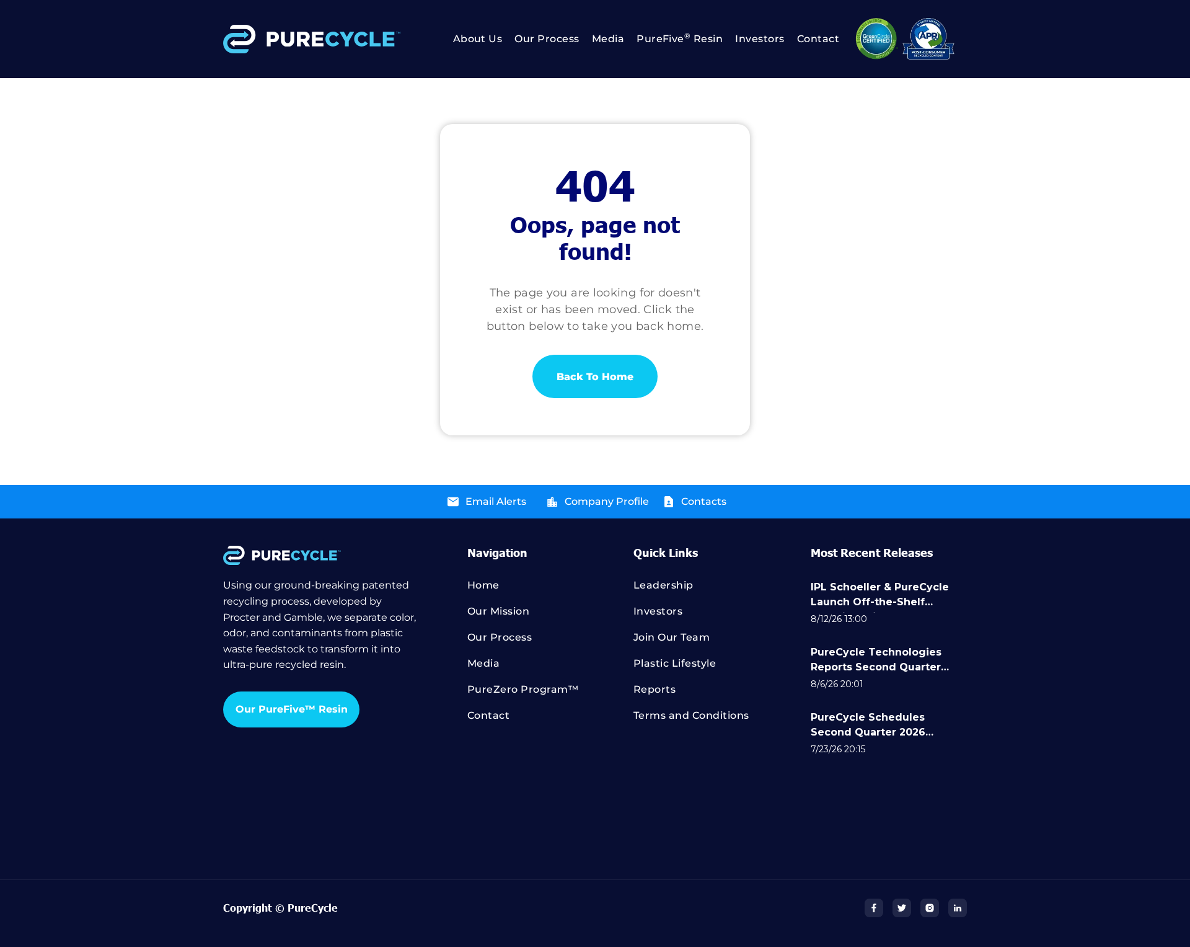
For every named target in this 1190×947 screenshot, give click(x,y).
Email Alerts (495, 501)
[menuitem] (472, 39)
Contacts (703, 501)
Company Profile (607, 501)
